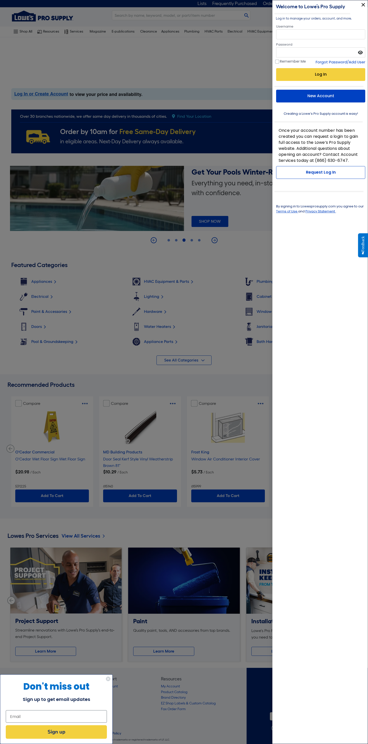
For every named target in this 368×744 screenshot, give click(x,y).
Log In (321, 74)
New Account (320, 96)
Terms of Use (287, 211)
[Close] (363, 4)
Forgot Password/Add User (340, 62)
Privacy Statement (320, 211)
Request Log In (321, 172)
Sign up (56, 731)
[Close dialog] (108, 678)
